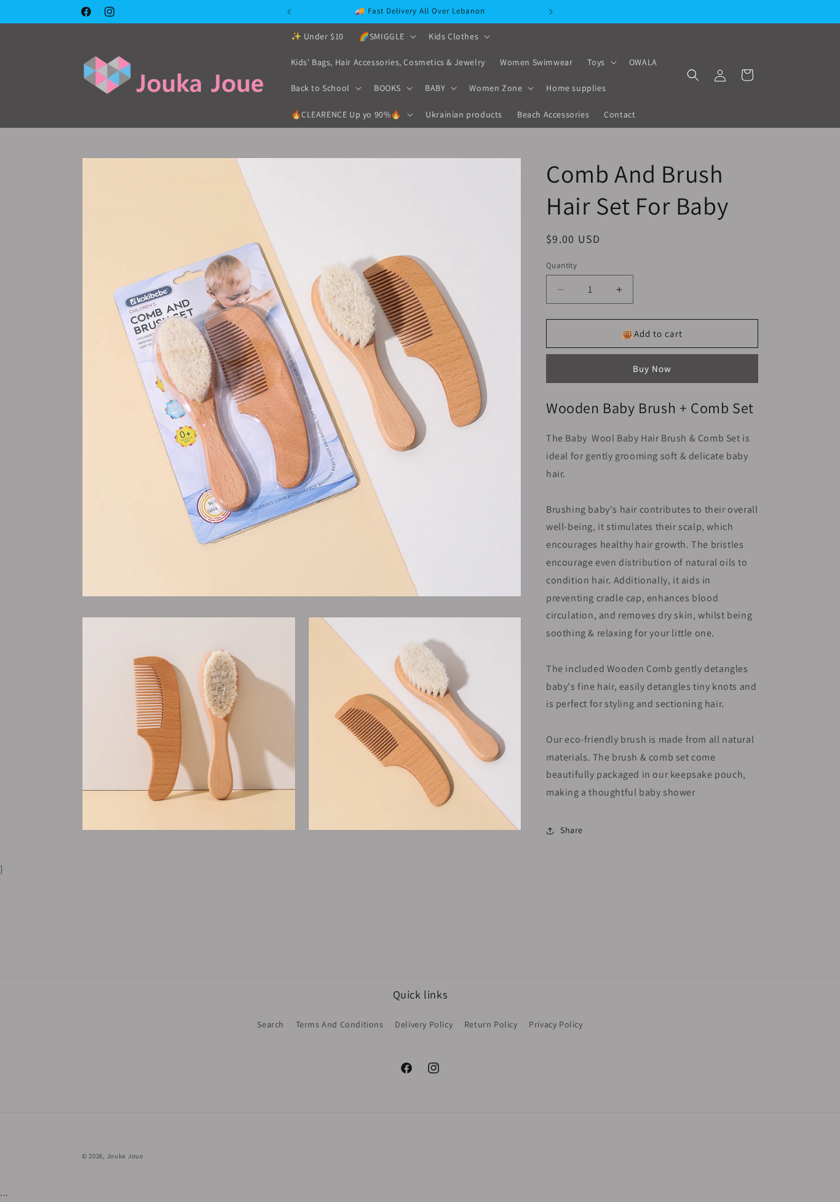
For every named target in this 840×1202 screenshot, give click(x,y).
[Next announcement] (551, 11)
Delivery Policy (424, 1024)
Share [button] (571, 830)
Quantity (561, 265)
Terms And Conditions (340, 1024)
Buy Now (652, 369)
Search (270, 1024)
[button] (386, 36)
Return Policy (491, 1024)
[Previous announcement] (289, 11)
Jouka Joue (125, 1156)
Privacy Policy (555, 1024)
